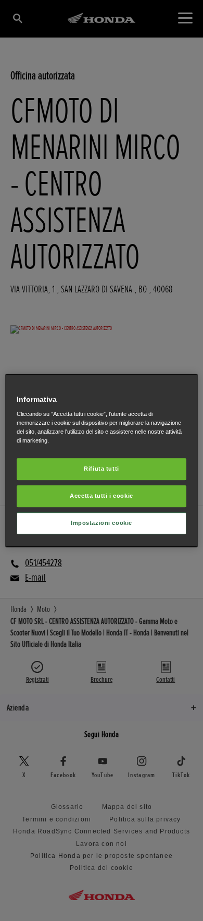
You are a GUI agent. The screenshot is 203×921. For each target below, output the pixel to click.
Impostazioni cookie (101, 523)
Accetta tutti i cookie (101, 496)
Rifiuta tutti (101, 469)
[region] (101, 461)
